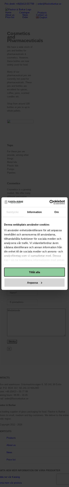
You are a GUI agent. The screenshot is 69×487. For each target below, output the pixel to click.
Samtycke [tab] (12, 211)
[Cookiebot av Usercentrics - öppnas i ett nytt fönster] (49, 202)
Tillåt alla (34, 272)
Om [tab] (56, 211)
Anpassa (32, 282)
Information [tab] (34, 211)
